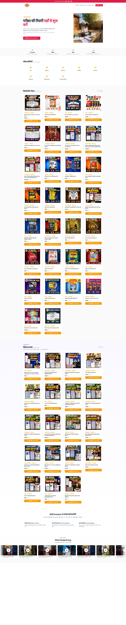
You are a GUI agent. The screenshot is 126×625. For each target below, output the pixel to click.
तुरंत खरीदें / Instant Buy (33, 121)
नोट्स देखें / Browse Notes (31, 38)
